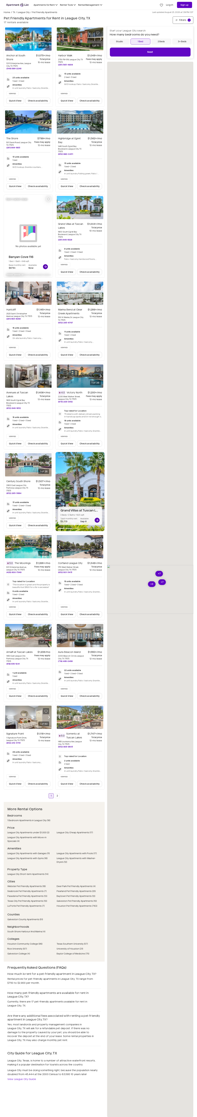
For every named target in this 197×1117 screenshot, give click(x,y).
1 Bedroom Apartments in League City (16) (28, 820)
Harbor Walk (65, 55)
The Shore (12, 138)
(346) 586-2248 (13, 69)
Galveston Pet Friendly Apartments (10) (77, 901)
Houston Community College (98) (24, 944)
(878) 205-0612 (65, 402)
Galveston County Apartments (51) (25, 919)
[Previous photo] (7, 39)
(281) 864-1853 (13, 148)
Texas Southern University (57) (72, 944)
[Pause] (48, 199)
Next (150, 52)
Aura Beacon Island (69, 652)
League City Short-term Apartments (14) (27, 874)
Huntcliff (11, 309)
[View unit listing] (45, 266)
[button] (159, 574)
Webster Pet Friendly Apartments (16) (26, 886)
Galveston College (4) (18, 953)
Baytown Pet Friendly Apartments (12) (76, 896)
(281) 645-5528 (65, 240)
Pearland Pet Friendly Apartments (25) (76, 891)
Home (7, 12)
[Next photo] (49, 39)
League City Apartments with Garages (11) (28, 853)
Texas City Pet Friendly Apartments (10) (27, 901)
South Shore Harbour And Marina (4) (26, 931)
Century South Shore (18, 481)
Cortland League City (70, 563)
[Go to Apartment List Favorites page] (161, 5)
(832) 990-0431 (65, 154)
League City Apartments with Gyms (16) (27, 858)
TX (14, 12)
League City (24, 12)
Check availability (38, 100)
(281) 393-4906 (65, 65)
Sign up (185, 5)
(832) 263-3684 (13, 493)
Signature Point (15, 733)
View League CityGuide (21, 1079)
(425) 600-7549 (13, 572)
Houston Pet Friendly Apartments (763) (77, 906)
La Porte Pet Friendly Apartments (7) (26, 906)
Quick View (15, 100)
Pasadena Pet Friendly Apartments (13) (27, 896)
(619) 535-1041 (13, 664)
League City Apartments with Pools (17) (77, 853)
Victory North (74, 392)
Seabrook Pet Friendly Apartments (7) (27, 891)
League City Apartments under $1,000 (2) (28, 832)
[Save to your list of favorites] (46, 33)
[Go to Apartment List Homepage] (17, 5)
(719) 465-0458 (65, 661)
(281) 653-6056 (13, 319)
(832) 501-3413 (65, 572)
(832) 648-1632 (13, 408)
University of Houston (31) (70, 948)
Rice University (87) (17, 948)
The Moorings (23, 563)
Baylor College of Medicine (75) (73, 953)
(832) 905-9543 (65, 747)
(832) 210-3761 (13, 743)
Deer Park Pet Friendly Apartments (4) (76, 886)
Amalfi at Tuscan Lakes (19, 652)
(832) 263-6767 (65, 323)
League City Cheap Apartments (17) (75, 832)
